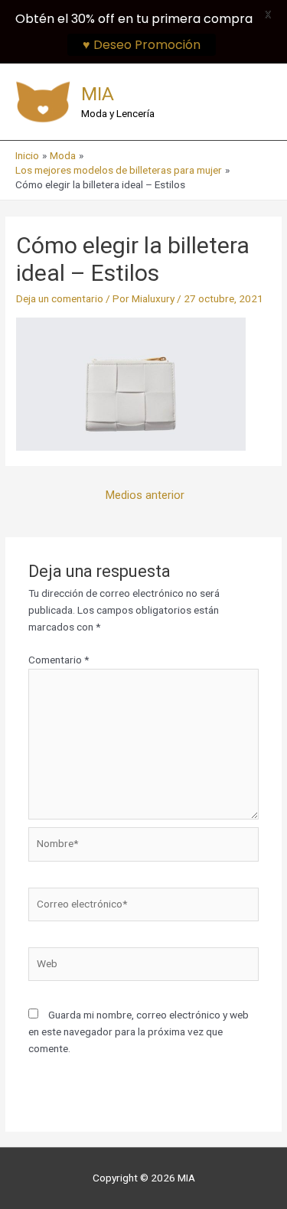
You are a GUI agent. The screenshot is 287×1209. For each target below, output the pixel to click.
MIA (97, 94)
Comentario (58, 659)
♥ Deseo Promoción (142, 45)
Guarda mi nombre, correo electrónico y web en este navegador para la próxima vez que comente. (138, 1031)
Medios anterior (145, 495)
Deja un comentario (59, 298)
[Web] (143, 967)
